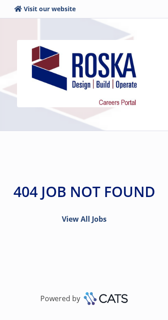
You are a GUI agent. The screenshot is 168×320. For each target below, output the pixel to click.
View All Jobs (84, 219)
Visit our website (50, 8)
